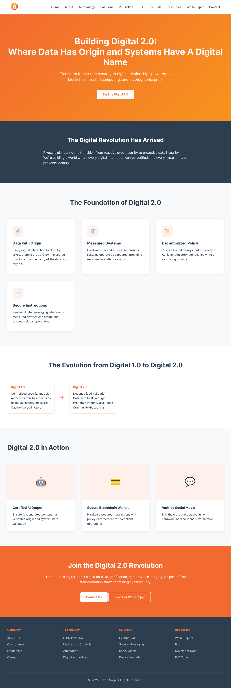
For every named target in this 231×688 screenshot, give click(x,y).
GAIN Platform (73, 638)
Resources (174, 7)
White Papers (184, 638)
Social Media (128, 651)
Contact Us (94, 597)
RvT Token (126, 7)
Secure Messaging (131, 644)
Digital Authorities (75, 657)
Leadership (14, 651)
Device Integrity (130, 657)
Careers (12, 657)
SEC (141, 7)
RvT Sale (155, 7)
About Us (13, 638)
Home (55, 7)
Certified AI (127, 638)
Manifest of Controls (77, 644)
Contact (214, 7)
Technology (87, 7)
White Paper (195, 7)
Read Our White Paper (130, 597)
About (69, 7)
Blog (178, 644)
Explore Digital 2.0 (115, 94)
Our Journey (15, 644)
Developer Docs (186, 651)
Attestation (70, 651)
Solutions (107, 7)
